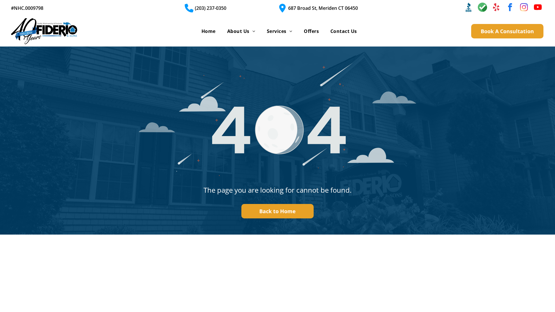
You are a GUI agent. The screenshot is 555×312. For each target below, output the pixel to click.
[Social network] (468, 7)
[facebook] (510, 7)
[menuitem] (208, 31)
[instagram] (524, 7)
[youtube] (538, 7)
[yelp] (496, 7)
